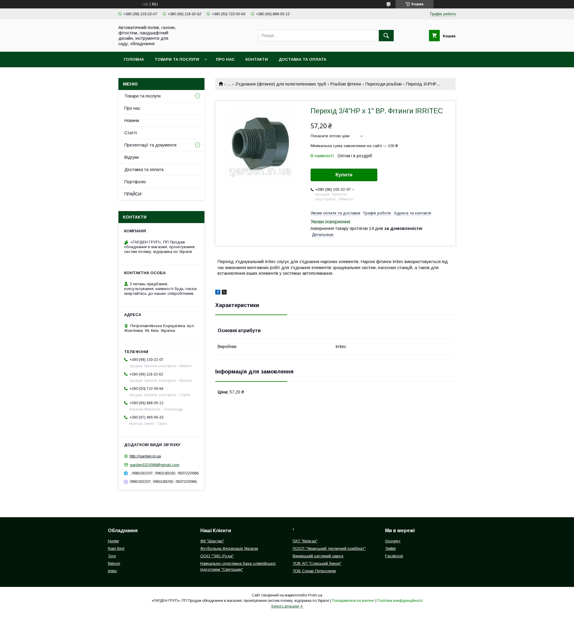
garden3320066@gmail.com (154, 465)
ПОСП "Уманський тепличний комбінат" (329, 548)
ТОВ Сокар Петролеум (314, 571)
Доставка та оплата (302, 59)
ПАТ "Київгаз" (305, 541)
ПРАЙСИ (132, 194)
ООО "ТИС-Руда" (217, 556)
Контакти (256, 59)
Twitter (390, 548)
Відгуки (131, 157)
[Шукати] (386, 35)
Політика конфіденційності (400, 601)
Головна (134, 59)
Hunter (113, 541)
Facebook (394, 556)
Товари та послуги (177, 59)
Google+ (393, 541)
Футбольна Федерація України (229, 548)
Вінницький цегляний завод (318, 556)
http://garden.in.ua (145, 456)
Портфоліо (135, 181)
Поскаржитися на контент (353, 601)
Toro (112, 556)
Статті (130, 132)
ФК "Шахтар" (212, 541)
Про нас (225, 59)
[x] (224, 293)
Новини (131, 120)
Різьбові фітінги (345, 84)
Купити (343, 174)
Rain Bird (116, 548)
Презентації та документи (150, 145)
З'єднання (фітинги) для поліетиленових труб (280, 84)
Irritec (112, 571)
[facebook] (217, 293)
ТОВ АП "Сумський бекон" (317, 563)
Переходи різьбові (383, 84)
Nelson (114, 563)
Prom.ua (315, 595)
